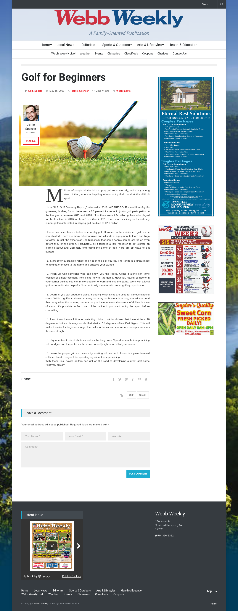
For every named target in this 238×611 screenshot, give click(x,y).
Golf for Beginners (63, 77)
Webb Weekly (41, 603)
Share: (26, 379)
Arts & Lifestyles (149, 45)
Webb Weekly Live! (63, 53)
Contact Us (180, 53)
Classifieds (131, 53)
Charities (162, 53)
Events (99, 53)
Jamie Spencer (80, 90)
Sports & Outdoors (116, 45)
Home (45, 45)
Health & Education (183, 45)
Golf (30, 90)
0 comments (123, 90)
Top (209, 591)
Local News (65, 45)
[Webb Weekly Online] (119, 21)
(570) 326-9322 (164, 535)
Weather (85, 53)
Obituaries (113, 53)
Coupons (147, 53)
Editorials (88, 45)
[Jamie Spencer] (31, 113)
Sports (38, 90)
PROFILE (31, 141)
